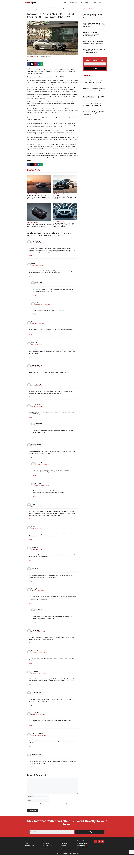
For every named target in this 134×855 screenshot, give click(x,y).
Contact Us (28, 848)
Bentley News (63, 843)
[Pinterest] (99, 841)
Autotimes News (31, 8)
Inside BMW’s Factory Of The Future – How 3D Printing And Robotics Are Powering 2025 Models (64, 225)
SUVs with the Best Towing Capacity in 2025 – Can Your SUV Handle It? (94, 96)
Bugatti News (63, 848)
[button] (107, 2)
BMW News (29, 193)
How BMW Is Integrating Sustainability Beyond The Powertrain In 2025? (65, 197)
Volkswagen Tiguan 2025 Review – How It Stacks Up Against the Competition (93, 113)
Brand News (84, 2)
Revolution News (47, 845)
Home (65, 2)
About (100, 2)
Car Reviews (73, 2)
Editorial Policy (81, 845)
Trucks (94, 2)
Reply (30, 255)
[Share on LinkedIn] (38, 64)
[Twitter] (102, 841)
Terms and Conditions (83, 848)
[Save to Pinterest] (35, 64)
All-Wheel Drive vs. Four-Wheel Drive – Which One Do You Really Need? (95, 89)
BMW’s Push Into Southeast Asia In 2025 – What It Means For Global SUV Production (38, 197)
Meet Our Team (29, 845)
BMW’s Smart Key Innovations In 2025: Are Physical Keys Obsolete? (39, 225)
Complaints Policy (82, 843)
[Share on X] (32, 64)
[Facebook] (95, 841)
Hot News (45, 848)
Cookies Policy (81, 841)
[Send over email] (41, 64)
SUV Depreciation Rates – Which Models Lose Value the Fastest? (93, 81)
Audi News (40, 8)
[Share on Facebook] (28, 64)
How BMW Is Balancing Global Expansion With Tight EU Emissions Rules (94, 15)
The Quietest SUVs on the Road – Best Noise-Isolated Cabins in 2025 (93, 104)
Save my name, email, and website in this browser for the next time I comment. (51, 804)
